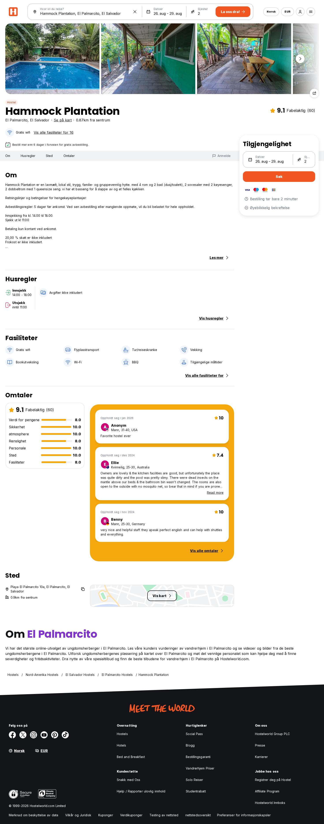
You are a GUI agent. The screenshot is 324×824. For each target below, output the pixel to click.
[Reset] (135, 11)
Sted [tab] (49, 156)
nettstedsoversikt (198, 815)
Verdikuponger (131, 815)
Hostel (11, 102)
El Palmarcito (16, 120)
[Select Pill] (300, 11)
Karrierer (261, 757)
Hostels (122, 734)
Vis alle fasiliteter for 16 (53, 132)
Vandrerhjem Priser (200, 768)
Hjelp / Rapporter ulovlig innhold (141, 791)
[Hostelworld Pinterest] (54, 734)
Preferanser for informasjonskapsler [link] (244, 815)
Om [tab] (7, 156)
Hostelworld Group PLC (272, 734)
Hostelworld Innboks (270, 803)
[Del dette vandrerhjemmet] (314, 93)
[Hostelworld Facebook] (12, 734)
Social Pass (194, 734)
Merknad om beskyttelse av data (33, 815)
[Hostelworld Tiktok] (65, 734)
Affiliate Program (267, 791)
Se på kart (63, 120)
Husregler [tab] (28, 156)
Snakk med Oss (128, 780)
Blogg (190, 745)
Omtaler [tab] (69, 156)
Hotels (121, 745)
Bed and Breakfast (131, 757)
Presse (260, 745)
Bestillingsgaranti (198, 757)
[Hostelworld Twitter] (22, 734)
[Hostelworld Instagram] (33, 734)
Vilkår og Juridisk (78, 815)
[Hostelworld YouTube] (44, 734)
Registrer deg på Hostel (273, 780)
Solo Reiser (194, 780)
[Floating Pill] (300, 58)
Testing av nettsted (163, 815)
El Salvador (39, 120)
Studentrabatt (196, 791)
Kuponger (105, 815)
